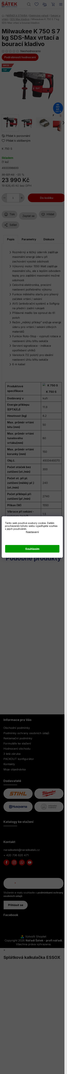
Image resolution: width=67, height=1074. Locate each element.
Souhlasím (32, 549)
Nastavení (32, 532)
